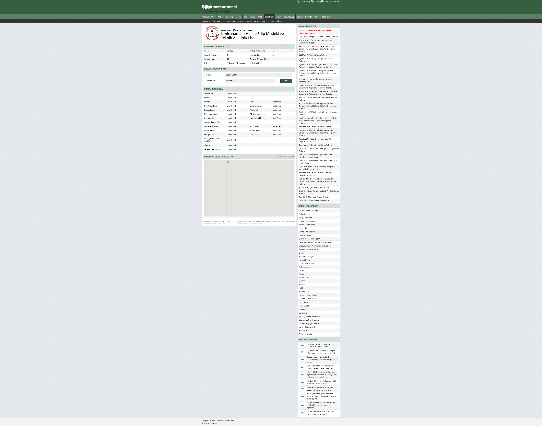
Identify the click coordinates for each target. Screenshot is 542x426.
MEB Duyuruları (305, 277)
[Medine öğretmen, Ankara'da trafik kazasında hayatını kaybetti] (302, 382)
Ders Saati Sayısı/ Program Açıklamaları (315, 242)
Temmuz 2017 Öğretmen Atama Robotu (315, 145)
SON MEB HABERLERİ (307, 339)
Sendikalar (303, 313)
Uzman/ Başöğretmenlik (309, 323)
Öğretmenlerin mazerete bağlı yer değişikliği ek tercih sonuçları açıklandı (321, 405)
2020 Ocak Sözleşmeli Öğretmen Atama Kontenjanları (315, 80)
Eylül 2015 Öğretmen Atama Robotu (314, 197)
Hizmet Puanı (304, 260)
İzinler (301, 274)
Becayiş (229, 17)
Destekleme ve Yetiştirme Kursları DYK (315, 246)
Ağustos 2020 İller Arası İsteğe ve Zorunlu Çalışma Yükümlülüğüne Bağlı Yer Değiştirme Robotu (317, 73)
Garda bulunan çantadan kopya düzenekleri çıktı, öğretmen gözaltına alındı (322, 359)
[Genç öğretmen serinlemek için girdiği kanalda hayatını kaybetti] (302, 366)
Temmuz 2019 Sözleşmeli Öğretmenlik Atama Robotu (318, 98)
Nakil (301, 288)
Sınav (279, 17)
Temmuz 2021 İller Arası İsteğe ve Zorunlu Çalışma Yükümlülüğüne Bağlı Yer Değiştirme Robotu (317, 49)
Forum (238, 17)
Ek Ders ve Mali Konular (309, 249)
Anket (220, 17)
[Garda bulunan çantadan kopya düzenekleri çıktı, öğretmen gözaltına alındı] (302, 359)
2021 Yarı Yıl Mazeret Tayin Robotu (313, 55)
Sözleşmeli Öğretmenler (309, 320)
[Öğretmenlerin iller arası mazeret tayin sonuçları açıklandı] (302, 412)
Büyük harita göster (286, 156)
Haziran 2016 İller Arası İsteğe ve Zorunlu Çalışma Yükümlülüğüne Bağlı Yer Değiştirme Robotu (317, 181)
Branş (208, 75)
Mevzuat (302, 284)
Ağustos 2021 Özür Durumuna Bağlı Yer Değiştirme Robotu (315, 41)
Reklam (220, 420)
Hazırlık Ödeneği (306, 256)
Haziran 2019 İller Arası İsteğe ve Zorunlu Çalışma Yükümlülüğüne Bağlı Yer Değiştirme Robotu (317, 106)
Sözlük (300, 17)
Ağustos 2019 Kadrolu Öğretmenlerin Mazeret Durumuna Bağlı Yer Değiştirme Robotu (318, 92)
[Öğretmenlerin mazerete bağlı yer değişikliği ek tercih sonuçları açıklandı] (302, 405)
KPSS (260, 17)
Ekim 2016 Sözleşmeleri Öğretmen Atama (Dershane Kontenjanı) (316, 155)
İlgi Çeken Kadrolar (275, 21)
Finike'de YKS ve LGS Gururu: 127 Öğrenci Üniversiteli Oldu (320, 345)
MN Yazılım (213, 423)
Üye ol (317, 1)
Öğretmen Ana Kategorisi (309, 210)
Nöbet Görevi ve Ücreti (308, 295)
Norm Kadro (304, 291)
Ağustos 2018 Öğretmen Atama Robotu (315, 126)
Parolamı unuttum (332, 1)
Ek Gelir (302, 253)
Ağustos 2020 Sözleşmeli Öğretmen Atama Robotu (317, 59)
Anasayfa (206, 21)
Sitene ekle (229, 420)
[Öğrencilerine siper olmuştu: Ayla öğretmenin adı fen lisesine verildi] (302, 351)
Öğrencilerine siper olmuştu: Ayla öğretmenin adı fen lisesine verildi (321, 351)
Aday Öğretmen (305, 217)
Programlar (304, 302)
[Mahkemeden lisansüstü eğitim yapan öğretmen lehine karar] (302, 388)
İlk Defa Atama (305, 267)
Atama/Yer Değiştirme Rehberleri (251, 21)
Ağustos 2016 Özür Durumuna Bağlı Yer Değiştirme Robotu (315, 174)
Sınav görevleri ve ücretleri (310, 316)
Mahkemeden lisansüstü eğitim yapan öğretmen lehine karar (320, 388)
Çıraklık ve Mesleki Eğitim (309, 238)
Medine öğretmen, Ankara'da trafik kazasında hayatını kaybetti (321, 382)
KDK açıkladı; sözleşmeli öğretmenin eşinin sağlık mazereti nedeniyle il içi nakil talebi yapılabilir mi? (322, 374)
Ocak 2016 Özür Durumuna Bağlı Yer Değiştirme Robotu (319, 192)
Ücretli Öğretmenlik (307, 327)
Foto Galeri (327, 17)
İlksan (301, 270)
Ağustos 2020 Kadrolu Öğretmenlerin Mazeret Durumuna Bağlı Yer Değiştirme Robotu (318, 65)
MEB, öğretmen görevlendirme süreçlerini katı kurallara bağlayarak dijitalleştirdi (322, 396)
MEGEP (302, 281)
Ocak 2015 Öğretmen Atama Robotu (314, 200)
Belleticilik (303, 228)
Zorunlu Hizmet (305, 334)
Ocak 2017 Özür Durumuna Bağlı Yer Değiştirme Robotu (319, 149)
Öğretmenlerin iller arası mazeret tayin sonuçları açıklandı (321, 412)
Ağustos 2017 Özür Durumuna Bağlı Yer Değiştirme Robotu (315, 140)
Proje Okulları (304, 306)
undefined (231, 93)
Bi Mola (308, 17)
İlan (245, 17)
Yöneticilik (303, 330)
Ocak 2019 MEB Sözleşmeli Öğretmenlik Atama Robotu (318, 113)
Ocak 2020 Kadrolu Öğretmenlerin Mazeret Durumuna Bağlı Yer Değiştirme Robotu (317, 86)
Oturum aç (305, 1)
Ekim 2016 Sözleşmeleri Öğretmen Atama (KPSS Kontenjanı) (319, 161)
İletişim (205, 420)
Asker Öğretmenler (307, 224)
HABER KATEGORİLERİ (308, 206)
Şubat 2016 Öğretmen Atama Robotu (314, 187)
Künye (212, 420)
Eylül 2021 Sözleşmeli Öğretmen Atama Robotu (318, 36)
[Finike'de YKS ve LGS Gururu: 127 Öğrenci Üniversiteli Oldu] (302, 345)
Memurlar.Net (208, 17)
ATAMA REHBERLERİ (307, 26)
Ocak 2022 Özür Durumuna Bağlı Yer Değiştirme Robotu (315, 31)
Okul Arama (231, 21)
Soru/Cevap (289, 17)
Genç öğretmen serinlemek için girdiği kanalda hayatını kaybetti (320, 367)
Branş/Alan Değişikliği (308, 231)
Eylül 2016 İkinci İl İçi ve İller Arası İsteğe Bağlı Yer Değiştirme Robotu (317, 167)
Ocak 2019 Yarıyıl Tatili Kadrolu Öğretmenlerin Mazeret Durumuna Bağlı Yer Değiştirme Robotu (318, 120)
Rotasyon (303, 309)
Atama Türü (211, 80)
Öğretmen (269, 17)
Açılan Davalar (305, 214)
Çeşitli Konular (305, 235)
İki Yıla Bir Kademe (306, 263)
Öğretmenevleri (218, 21)
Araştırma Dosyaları (307, 221)
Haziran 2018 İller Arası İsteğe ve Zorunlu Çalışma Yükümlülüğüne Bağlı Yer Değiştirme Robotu (317, 133)
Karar (252, 17)
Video (317, 17)
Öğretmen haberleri (307, 298)
